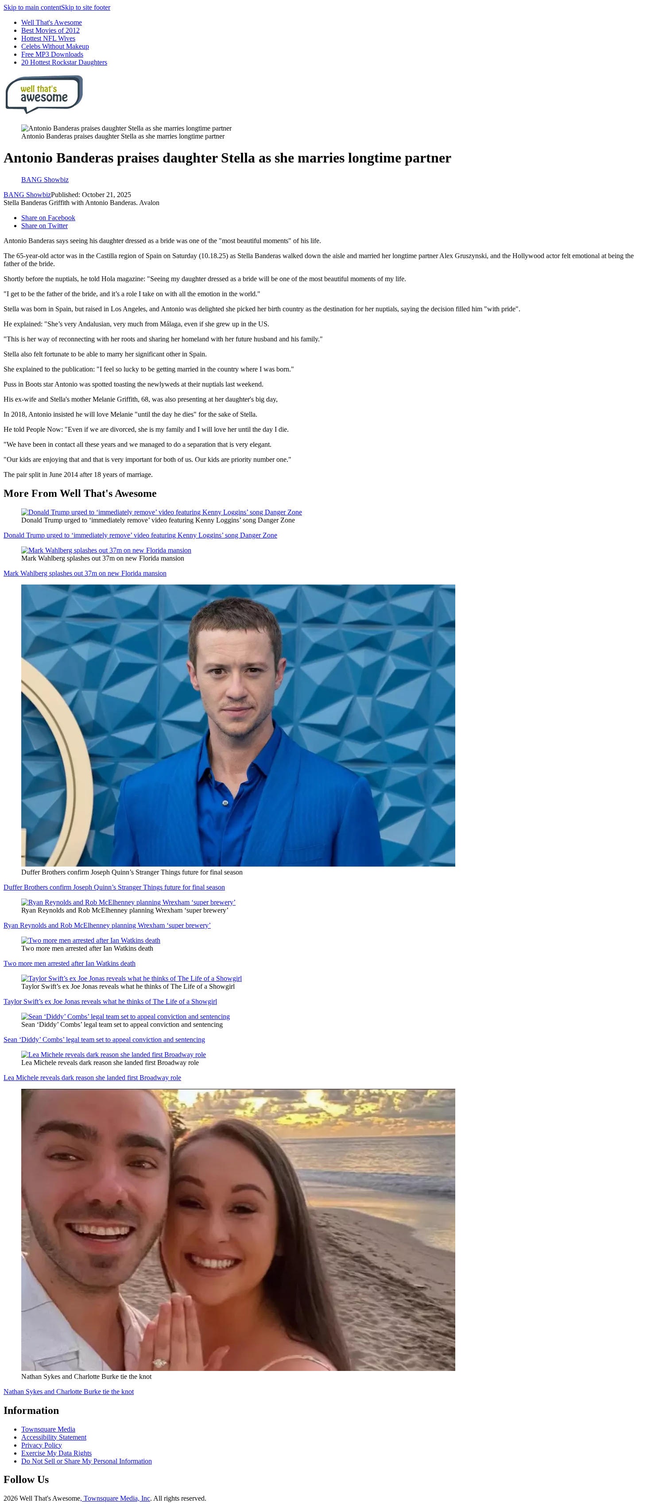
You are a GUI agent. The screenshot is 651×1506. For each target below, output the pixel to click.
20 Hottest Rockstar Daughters (64, 62)
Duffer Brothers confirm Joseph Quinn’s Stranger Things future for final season (114, 887)
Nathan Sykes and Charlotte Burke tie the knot (69, 1391)
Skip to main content (32, 7)
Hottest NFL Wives (48, 38)
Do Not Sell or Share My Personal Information (86, 1461)
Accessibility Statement (53, 1437)
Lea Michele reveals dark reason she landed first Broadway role (92, 1077)
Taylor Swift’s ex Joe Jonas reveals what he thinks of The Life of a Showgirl (110, 1001)
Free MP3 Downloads (52, 54)
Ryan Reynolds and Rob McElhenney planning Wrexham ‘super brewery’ (107, 925)
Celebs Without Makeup (55, 46)
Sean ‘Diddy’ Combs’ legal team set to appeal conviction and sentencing (104, 1039)
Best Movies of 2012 (50, 30)
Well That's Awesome (51, 22)
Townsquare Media (48, 1429)
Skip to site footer (85, 7)
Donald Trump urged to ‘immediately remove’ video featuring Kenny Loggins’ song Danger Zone (140, 535)
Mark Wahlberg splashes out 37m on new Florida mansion (85, 573)
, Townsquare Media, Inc (115, 1498)
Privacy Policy (41, 1445)
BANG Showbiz (27, 194)
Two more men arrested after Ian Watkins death (70, 963)
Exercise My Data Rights (56, 1453)
